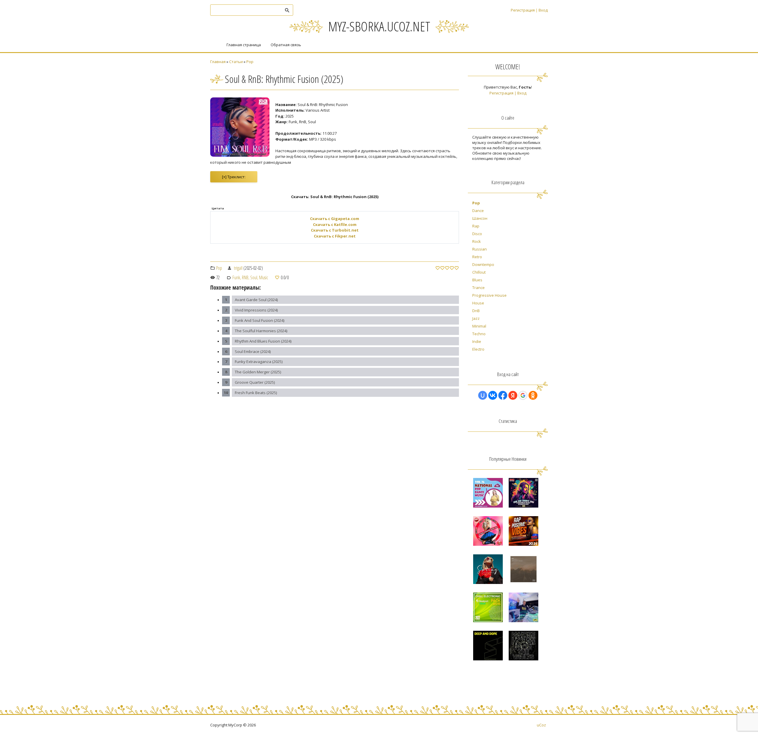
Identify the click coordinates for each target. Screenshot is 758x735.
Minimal (479, 326)
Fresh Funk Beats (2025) (256, 392)
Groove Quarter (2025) (255, 382)
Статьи (236, 61)
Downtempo (483, 264)
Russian (479, 249)
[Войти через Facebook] (502, 395)
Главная (218, 61)
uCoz (541, 725)
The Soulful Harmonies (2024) (261, 330)
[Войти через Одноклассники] (533, 395)
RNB (245, 277)
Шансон (479, 218)
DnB (476, 310)
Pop (249, 61)
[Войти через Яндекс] (512, 395)
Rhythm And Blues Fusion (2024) (263, 341)
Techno (479, 333)
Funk (236, 277)
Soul (253, 277)
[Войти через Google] (522, 395)
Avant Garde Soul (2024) (256, 299)
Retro (477, 256)
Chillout (479, 272)
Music (263, 277)
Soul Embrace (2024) (253, 351)
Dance (478, 210)
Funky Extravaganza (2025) (258, 361)
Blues (477, 280)
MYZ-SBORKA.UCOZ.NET (379, 26)
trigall (238, 268)
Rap (475, 226)
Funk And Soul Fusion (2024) (259, 320)
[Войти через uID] (482, 395)
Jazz (476, 318)
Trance (478, 287)
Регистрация (523, 10)
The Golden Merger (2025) (258, 372)
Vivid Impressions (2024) (256, 310)
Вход (543, 10)
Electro (478, 349)
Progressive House (489, 295)
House (478, 303)
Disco (477, 233)
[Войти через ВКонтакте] (492, 395)
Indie (476, 341)
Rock (476, 241)
